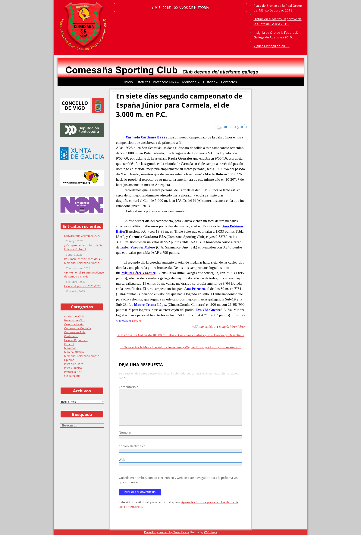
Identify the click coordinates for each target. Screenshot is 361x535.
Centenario (71, 336)
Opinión (69, 360)
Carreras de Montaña (77, 328)
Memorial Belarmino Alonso (81, 356)
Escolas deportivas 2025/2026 (82, 286)
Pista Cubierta (73, 368)
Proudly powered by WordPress (166, 532)
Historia (209, 82)
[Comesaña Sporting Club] (84, 27)
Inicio (128, 82)
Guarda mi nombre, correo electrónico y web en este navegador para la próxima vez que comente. (178, 480)
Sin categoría (72, 376)
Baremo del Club (74, 320)
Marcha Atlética (74, 352)
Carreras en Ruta (75, 332)
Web (122, 460)
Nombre (125, 432)
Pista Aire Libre (73, 364)
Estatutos (143, 82)
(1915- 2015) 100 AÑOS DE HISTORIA (180, 7)
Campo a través (74, 324)
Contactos (229, 82)
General (69, 344)
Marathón (70, 348)
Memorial (189, 82)
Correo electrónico (132, 446)
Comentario (128, 387)
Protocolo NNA (165, 82)
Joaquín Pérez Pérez (232, 327)
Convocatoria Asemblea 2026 (82, 236)
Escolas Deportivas (76, 340)
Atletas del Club (74, 316)
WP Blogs (210, 532)
